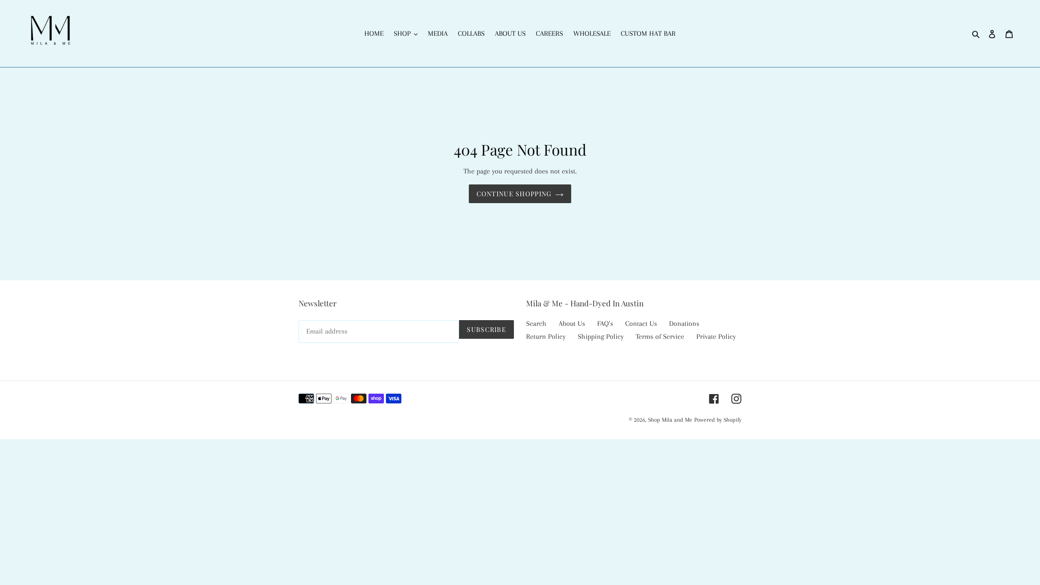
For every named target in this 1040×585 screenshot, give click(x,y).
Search (536, 323)
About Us (572, 323)
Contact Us (641, 323)
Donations (684, 323)
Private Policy (716, 336)
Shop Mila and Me (670, 419)
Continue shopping (514, 193)
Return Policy (546, 336)
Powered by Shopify (717, 419)
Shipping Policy (601, 336)
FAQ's (605, 323)
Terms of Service (660, 336)
